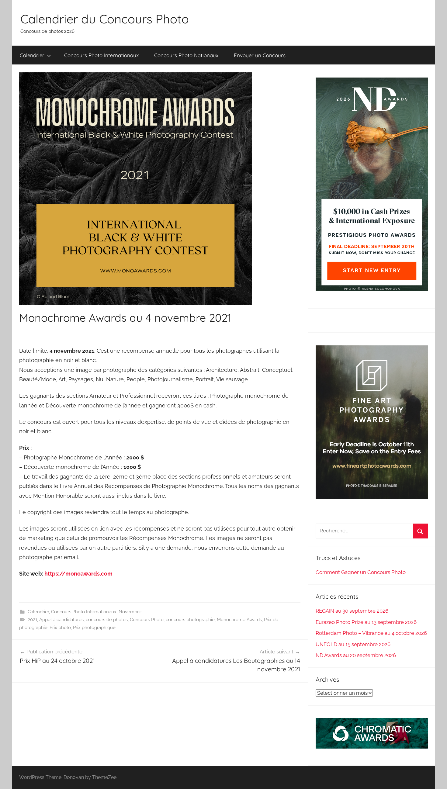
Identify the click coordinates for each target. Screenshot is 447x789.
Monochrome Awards (239, 619)
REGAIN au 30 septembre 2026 (352, 611)
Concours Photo (147, 619)
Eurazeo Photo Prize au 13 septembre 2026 (366, 622)
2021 (32, 619)
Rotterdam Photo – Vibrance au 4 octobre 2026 (371, 633)
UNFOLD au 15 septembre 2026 (353, 644)
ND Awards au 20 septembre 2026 (356, 655)
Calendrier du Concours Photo (104, 18)
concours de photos (107, 619)
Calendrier (32, 55)
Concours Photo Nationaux (186, 55)
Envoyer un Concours (260, 55)
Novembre (130, 611)
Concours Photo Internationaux (101, 55)
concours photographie (190, 619)
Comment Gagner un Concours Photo (361, 572)
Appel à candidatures (61, 619)
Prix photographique (94, 627)
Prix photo (60, 627)
